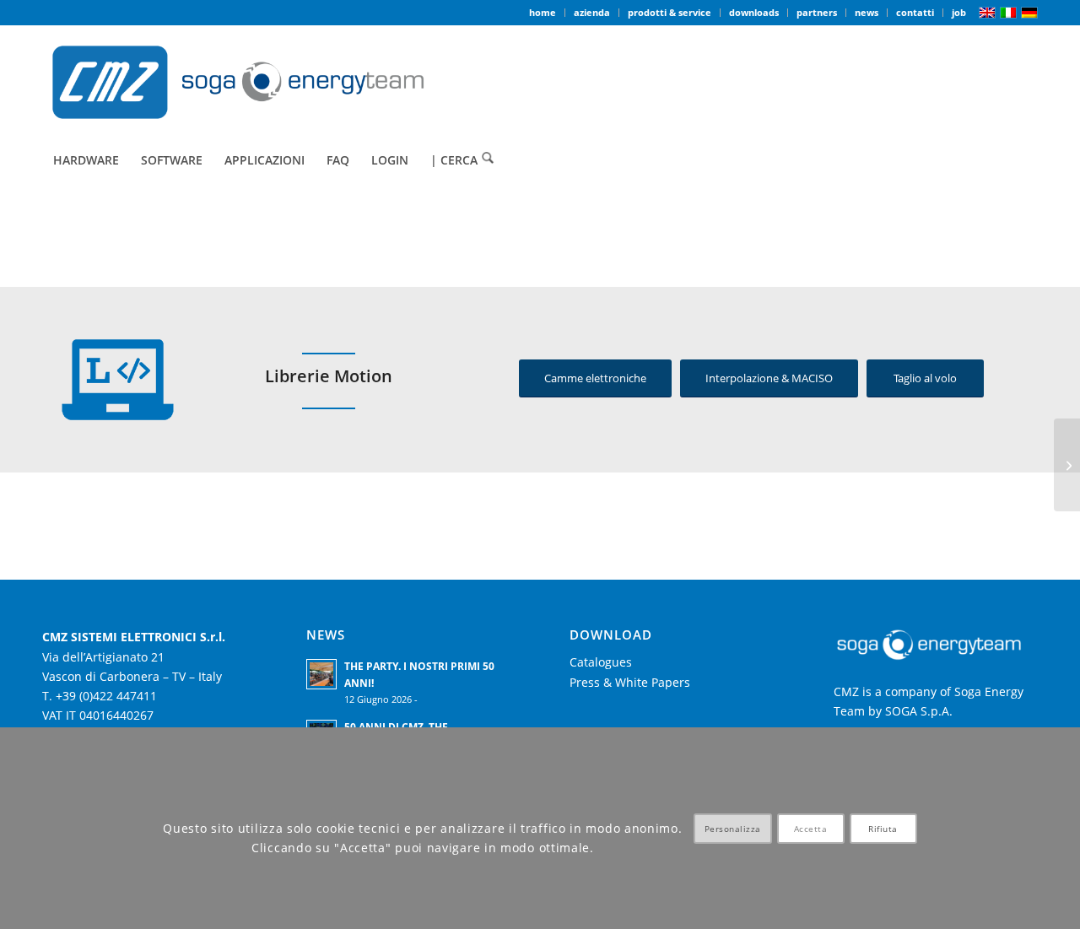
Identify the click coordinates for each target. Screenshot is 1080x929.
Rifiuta (883, 828)
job (959, 12)
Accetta (811, 828)
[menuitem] (543, 12)
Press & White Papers (630, 682)
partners (816, 12)
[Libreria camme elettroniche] (1067, 465)
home (542, 12)
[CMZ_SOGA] (238, 82)
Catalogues (601, 662)
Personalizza (733, 828)
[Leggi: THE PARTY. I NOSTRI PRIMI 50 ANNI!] (321, 674)
